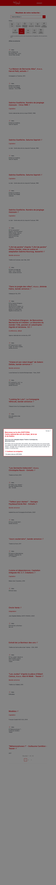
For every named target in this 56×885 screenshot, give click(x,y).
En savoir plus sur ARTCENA (14, 454)
